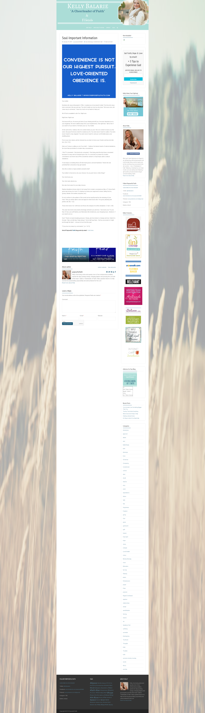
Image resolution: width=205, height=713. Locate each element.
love (97, 697)
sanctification (126, 610)
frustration (93, 692)
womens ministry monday (129, 658)
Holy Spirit (125, 537)
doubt (124, 478)
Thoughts (125, 643)
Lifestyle (125, 548)
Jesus (124, 544)
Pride (124, 588)
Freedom (125, 511)
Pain (105, 697)
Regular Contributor (128, 595)
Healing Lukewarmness (129, 416)
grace (124, 522)
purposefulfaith (79, 41)
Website (100, 315)
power (98, 700)
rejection (125, 599)
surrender (125, 632)
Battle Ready (126, 445)
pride (107, 700)
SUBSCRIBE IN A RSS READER (130, 187)
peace (124, 577)
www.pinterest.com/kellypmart (135, 199)
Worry (124, 665)
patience (110, 697)
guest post (125, 525)
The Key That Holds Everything (130, 411)
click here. (91, 230)
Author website (102, 267)
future (98, 692)
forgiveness (126, 507)
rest (109, 702)
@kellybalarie (130, 190)
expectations (126, 492)
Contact (108, 27)
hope (124, 540)
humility (97, 695)
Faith (73, 230)
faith (101, 41)
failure (124, 496)
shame (124, 617)
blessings (90, 41)
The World (125, 639)
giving (124, 514)
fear (124, 503)
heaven (125, 533)
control (125, 470)
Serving (125, 614)
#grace (94, 683)
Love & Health (126, 551)
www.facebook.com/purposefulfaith (132, 195)
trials (124, 647)
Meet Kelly (89, 27)
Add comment (109, 41)
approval (125, 434)
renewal (105, 702)
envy (124, 485)
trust (103, 704)
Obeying (125, 573)
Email (82, 315)
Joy (112, 695)
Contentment (96, 41)
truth (124, 654)
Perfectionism (126, 581)
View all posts (112, 267)
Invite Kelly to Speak (99, 27)
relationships (126, 603)
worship (125, 669)
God (124, 518)
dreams (125, 481)
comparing (93, 685)
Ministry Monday (127, 559)
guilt (124, 529)
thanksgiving (126, 636)
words (124, 662)
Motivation (125, 566)
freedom (111, 690)
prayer (124, 584)
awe (86, 41)
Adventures (126, 430)
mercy (124, 555)
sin (123, 621)
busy (124, 456)
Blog (114, 27)
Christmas (125, 459)
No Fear (125, 570)
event (124, 489)
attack (124, 437)
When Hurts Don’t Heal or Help (130, 413)
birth (124, 448)
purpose (125, 592)
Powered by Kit (133, 82)
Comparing (126, 463)
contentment (100, 685)
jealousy (102, 695)
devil (124, 474)
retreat (124, 606)
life (92, 697)
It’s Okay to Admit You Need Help (131, 418)
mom (124, 562)
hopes (92, 695)
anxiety (100, 683)
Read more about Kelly (68, 283)
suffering (125, 628)
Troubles (125, 651)
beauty (104, 683)
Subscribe (133, 79)
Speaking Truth (126, 625)
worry (111, 704)
